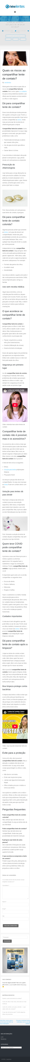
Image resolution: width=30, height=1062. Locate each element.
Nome (4, 901)
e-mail (10, 984)
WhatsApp (23, 984)
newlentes (8, 82)
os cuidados (23, 91)
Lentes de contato (15, 32)
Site (3, 916)
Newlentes (3, 1039)
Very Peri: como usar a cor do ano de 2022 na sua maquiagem (6, 1022)
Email (4, 909)
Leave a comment (21, 30)
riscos (23, 39)
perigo (15, 39)
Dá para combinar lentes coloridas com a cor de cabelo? (23, 1022)
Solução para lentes (10, 469)
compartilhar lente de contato (15, 36)
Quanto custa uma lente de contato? (12, 998)
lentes (8, 39)
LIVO (2, 1037)
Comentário (5, 885)
